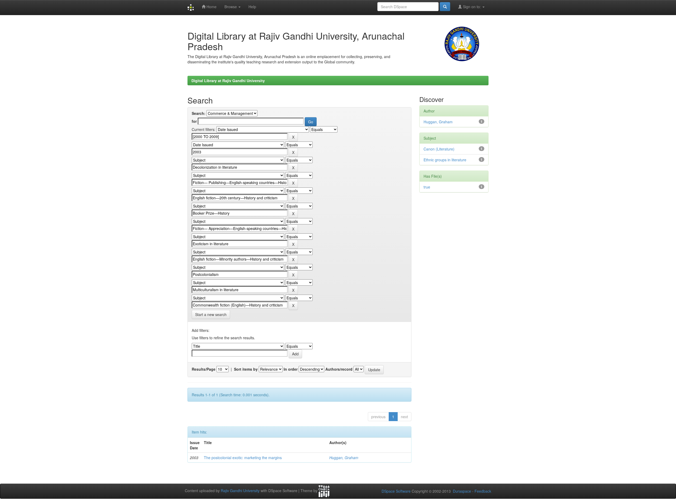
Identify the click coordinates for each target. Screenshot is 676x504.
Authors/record (339, 369)
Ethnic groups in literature (445, 159)
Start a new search (211, 314)
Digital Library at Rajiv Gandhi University (228, 80)
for (194, 121)
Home (211, 6)
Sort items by (246, 369)
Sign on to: (472, 6)
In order (291, 369)
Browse (231, 6)
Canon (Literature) (439, 149)
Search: (198, 113)
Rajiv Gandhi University (240, 490)
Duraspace (462, 491)
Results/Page (203, 369)
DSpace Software (396, 491)
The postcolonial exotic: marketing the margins (243, 457)
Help (252, 6)
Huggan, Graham (343, 457)
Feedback (483, 491)
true (427, 187)
